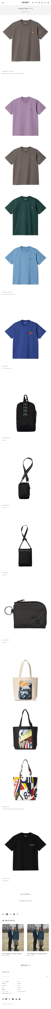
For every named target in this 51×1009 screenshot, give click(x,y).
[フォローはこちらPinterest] (19, 999)
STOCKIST (19, 989)
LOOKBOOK (19, 983)
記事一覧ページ (25, 965)
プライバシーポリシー (5, 991)
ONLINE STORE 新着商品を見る (25, 894)
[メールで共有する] (17, 914)
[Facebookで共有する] (7, 914)
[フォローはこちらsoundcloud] (16, 999)
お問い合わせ (4, 985)
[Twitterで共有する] (10, 914)
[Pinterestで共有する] (14, 914)
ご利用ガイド (4, 983)
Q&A (3, 987)
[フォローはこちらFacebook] (6, 999)
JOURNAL (18, 985)
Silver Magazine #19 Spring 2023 (12, 953)
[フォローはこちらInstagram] (3, 999)
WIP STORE (19, 987)
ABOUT (18, 981)
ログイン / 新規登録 (5, 981)
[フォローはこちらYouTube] (13, 999)
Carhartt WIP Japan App (21, 991)
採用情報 (3, 989)
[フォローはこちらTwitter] (9, 999)
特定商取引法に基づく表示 (6, 993)
